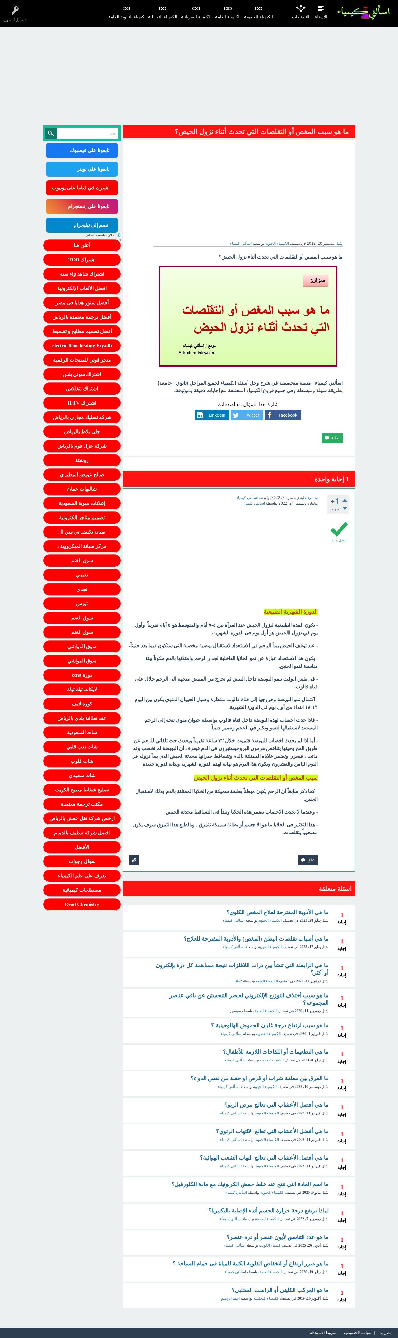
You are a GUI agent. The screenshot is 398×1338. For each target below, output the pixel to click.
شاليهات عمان (82, 488)
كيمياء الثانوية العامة (126, 17)
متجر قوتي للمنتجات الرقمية (82, 360)
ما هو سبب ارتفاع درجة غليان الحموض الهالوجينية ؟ (270, 1025)
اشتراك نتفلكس (82, 388)
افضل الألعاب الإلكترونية (82, 288)
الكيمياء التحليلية (162, 17)
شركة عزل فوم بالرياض (82, 445)
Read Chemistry (82, 904)
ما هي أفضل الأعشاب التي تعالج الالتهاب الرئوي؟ (272, 1131)
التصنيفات (300, 17)
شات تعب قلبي (82, 746)
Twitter (252, 415)
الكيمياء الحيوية (277, 243)
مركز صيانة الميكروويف (82, 546)
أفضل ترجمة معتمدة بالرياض (82, 317)
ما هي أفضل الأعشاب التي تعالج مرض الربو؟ (276, 1105)
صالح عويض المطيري (82, 474)
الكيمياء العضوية (258, 17)
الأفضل (82, 847)
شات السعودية (82, 732)
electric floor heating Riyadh (82, 345)
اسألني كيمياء (233, 947)
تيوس (82, 603)
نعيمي (82, 574)
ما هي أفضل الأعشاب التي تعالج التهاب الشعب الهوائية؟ (264, 1158)
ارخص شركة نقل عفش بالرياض (82, 818)
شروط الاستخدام (323, 1333)
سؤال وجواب (82, 861)
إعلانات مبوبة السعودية (82, 503)
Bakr (238, 981)
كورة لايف (82, 703)
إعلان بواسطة (103, 237)
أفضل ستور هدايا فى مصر (82, 302)
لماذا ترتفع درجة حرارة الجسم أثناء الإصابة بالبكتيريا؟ (268, 1211)
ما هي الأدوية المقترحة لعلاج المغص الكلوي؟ (277, 912)
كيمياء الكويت (269, 1245)
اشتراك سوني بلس (82, 374)
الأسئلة (321, 17)
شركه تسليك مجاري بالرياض (82, 417)
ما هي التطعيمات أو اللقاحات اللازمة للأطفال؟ (276, 1052)
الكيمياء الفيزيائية (196, 17)
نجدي (81, 589)
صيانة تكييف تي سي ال (82, 531)
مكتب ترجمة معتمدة (82, 804)
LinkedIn (217, 415)
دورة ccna (82, 675)
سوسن (235, 1011)
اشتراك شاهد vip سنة (82, 274)
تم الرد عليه (309, 498)
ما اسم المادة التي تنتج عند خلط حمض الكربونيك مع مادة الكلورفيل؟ (250, 1184)
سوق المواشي (81, 646)
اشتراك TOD (81, 259)
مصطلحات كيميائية (81, 890)
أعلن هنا (82, 245)
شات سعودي (82, 775)
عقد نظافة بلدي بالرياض (82, 718)
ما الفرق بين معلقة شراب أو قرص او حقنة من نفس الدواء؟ (260, 1078)
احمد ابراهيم (230, 1298)
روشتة (82, 460)
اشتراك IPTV (82, 403)
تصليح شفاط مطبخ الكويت (82, 789)
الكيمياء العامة (228, 17)
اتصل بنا (385, 1333)
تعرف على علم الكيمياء (82, 875)
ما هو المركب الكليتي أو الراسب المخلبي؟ (280, 1290)
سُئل (339, 243)
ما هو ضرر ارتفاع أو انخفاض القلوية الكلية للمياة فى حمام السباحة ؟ (251, 1263)
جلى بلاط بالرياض (82, 431)
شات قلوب (82, 761)
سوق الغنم (82, 560)
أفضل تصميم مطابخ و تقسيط (82, 331)
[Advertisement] (199, 74)
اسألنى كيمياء (233, 920)
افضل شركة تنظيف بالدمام (82, 832)
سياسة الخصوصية (357, 1333)
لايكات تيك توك (82, 689)
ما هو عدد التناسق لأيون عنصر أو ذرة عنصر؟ (278, 1237)
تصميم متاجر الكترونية (82, 517)
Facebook (288, 415)
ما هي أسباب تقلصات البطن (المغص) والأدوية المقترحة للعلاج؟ (256, 939)
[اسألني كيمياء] (363, 12)
